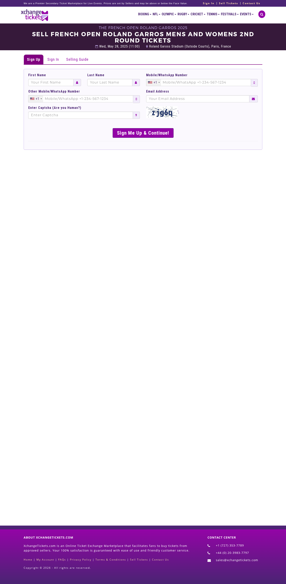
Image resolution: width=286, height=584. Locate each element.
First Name (37, 75)
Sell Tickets (228, 3)
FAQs (62, 559)
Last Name (95, 75)
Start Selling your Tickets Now (153, 494)
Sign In (208, 3)
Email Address (157, 91)
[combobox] (153, 82)
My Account (45, 559)
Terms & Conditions (110, 559)
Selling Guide (77, 59)
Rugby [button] (183, 14)
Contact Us (251, 3)
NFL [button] (156, 14)
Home (28, 559)
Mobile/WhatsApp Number (167, 75)
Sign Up (33, 59)
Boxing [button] (144, 14)
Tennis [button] (212, 14)
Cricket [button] (197, 14)
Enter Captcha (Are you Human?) (54, 108)
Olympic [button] (168, 14)
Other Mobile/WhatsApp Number (54, 91)
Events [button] (246, 14)
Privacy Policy (80, 559)
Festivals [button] (229, 14)
